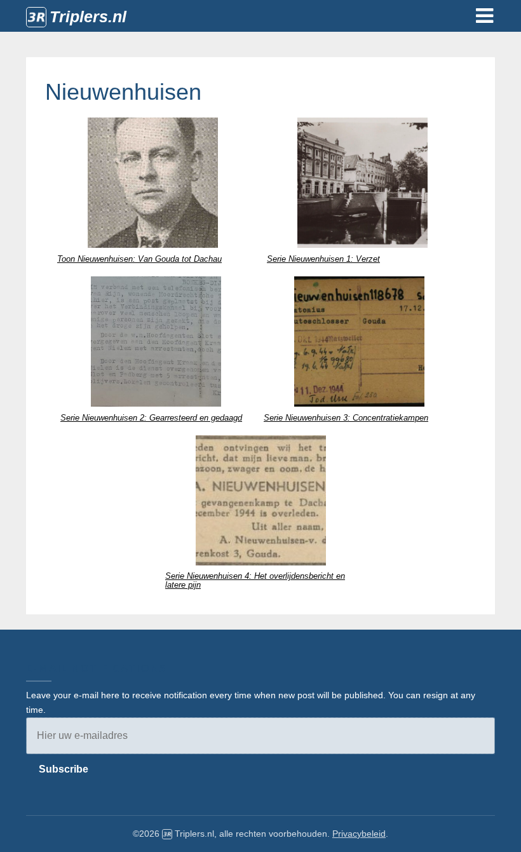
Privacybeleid (359, 833)
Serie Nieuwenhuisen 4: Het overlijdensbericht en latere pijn (255, 580)
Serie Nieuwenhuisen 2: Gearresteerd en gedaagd (151, 418)
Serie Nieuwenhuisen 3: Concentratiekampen (346, 418)
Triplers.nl (88, 16)
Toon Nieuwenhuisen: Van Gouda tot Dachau (139, 259)
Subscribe (63, 769)
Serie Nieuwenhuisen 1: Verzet (323, 259)
